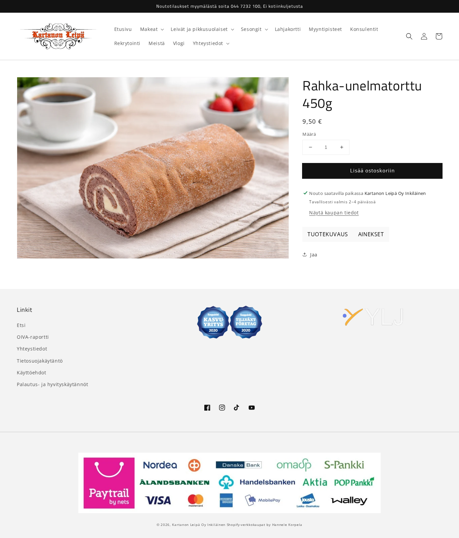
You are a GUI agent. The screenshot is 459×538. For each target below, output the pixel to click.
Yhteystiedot (32, 348)
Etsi (21, 325)
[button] (409, 36)
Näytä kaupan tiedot (334, 212)
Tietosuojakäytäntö (40, 361)
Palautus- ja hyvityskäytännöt (52, 384)
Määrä (309, 134)
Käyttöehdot (31, 372)
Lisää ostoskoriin (372, 170)
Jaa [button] (314, 254)
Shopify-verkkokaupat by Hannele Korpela (264, 524)
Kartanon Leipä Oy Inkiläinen (198, 524)
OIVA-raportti (33, 337)
